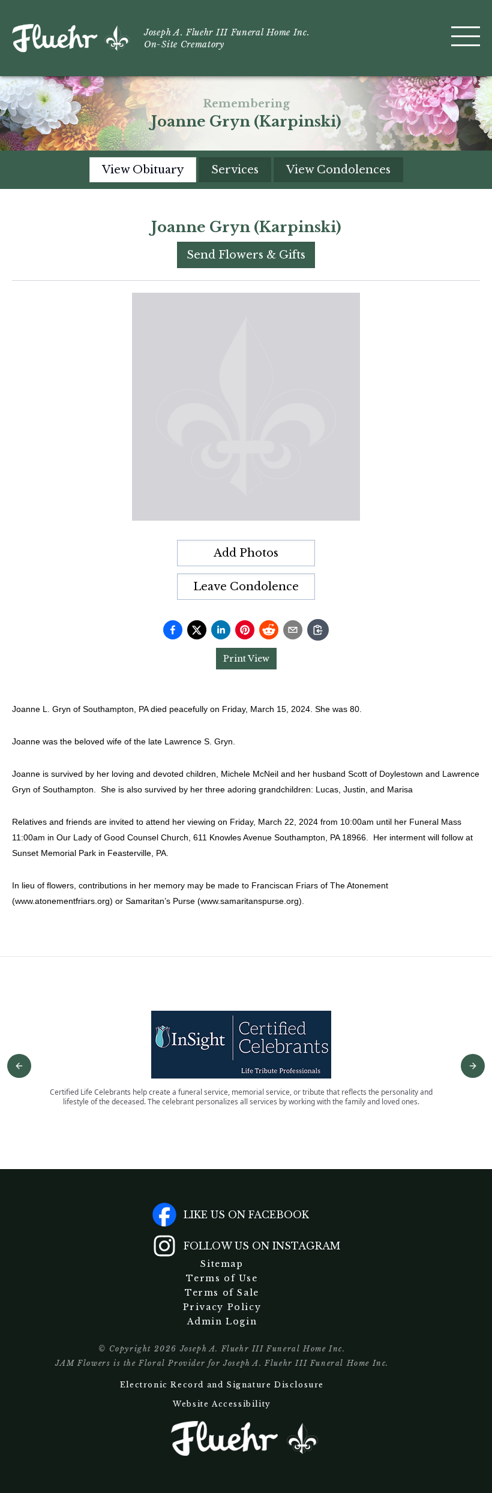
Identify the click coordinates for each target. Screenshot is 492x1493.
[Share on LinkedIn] (220, 629)
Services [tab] (235, 169)
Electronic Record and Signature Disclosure (222, 1384)
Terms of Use (221, 1278)
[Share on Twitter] (196, 629)
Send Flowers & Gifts (246, 255)
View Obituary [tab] (143, 169)
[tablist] (246, 170)
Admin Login (222, 1321)
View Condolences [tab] (338, 169)
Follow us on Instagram (262, 1246)
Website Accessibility (222, 1403)
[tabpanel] (246, 563)
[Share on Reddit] (268, 629)
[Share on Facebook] (172, 629)
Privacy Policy (222, 1307)
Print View (246, 658)
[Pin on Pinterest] (244, 629)
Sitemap (221, 1263)
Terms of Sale (222, 1292)
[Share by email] (292, 629)
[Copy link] (318, 630)
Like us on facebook (246, 1215)
